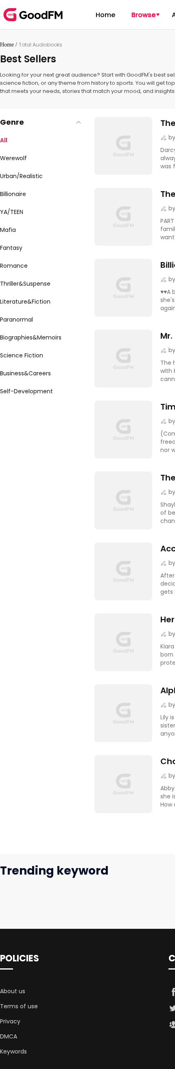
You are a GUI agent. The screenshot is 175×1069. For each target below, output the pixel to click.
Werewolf (13, 158)
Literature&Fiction (25, 302)
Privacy (10, 1021)
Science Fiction (21, 355)
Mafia (8, 230)
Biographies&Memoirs (30, 337)
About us (12, 991)
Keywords (13, 1051)
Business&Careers (25, 373)
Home (105, 15)
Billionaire (13, 194)
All (3, 140)
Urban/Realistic (21, 176)
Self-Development (26, 391)
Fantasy (11, 248)
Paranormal (16, 319)
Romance (14, 266)
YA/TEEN (11, 212)
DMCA (8, 1036)
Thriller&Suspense (25, 284)
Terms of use (19, 1006)
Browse (143, 15)
